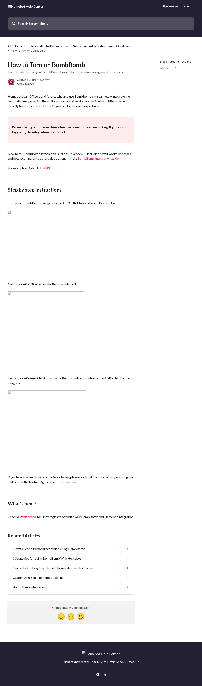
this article (29, 517)
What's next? (168, 68)
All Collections (17, 46)
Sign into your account (177, 6)
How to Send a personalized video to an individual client (97, 46)
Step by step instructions (175, 61)
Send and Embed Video (44, 46)
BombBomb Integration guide (98, 158)
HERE (47, 168)
